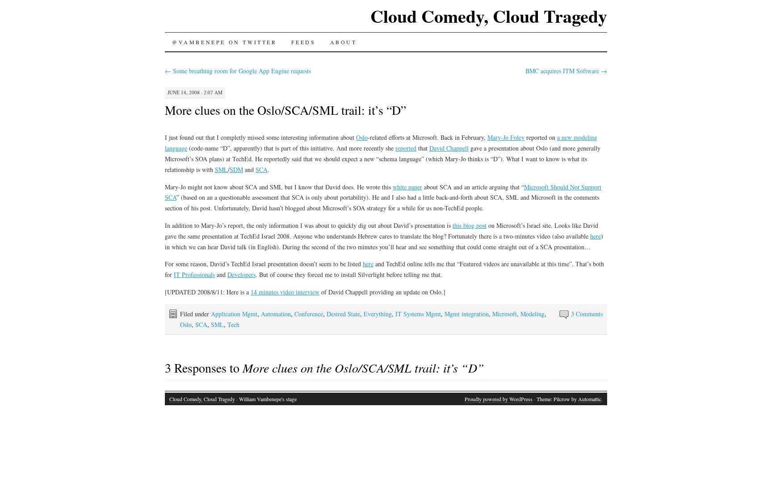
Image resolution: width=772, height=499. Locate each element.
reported (405, 148)
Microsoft (504, 314)
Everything (378, 314)
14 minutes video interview (285, 292)
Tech (233, 324)
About (343, 42)
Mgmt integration (467, 314)
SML (221, 169)
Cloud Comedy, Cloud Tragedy (488, 16)
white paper (407, 187)
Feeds (303, 42)
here (595, 236)
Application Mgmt (234, 314)
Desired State (343, 314)
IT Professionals (194, 274)
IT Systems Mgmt (418, 314)
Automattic (589, 399)
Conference (308, 314)
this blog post (470, 225)
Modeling (532, 314)
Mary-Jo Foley (505, 137)
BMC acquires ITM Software (566, 71)
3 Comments (587, 314)
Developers (241, 274)
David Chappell (449, 148)
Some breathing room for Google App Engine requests (238, 71)
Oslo (362, 137)
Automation (276, 314)
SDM (236, 169)
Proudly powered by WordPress (499, 399)
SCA (262, 169)
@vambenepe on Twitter (224, 42)
